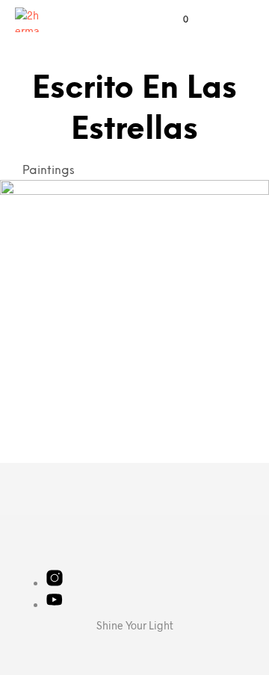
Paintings (48, 170)
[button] (175, 19)
